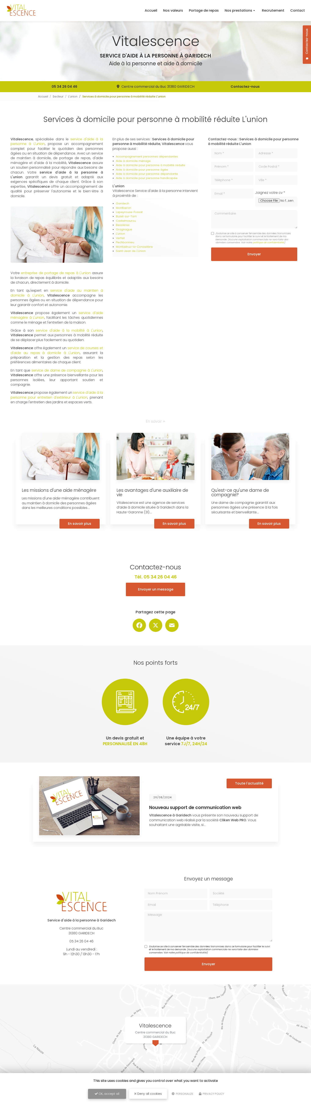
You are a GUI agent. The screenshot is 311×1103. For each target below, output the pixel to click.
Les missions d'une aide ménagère (59, 490)
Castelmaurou (126, 221)
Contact (297, 10)
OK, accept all (108, 1094)
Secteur (58, 96)
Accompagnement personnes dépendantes (147, 156)
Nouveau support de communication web (195, 807)
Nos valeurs (173, 10)
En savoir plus (79, 523)
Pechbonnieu (125, 242)
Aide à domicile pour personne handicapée (147, 178)
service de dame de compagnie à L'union (67, 370)
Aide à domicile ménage (133, 161)
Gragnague (124, 229)
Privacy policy (213, 1094)
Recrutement (273, 10)
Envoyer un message (155, 589)
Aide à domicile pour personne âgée (142, 169)
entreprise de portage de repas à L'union (56, 273)
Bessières (122, 225)
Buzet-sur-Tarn (126, 216)
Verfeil (120, 238)
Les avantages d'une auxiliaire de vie (152, 492)
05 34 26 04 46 (64, 86)
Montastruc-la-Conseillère (134, 247)
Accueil (151, 10)
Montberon (123, 208)
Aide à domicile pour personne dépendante (147, 174)
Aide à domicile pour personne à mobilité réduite (150, 165)
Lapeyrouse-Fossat (129, 212)
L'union (72, 96)
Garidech (122, 203)
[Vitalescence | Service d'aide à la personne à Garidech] (21, 10)
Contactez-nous (245, 86)
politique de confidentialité (268, 242)
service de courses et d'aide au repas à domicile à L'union (57, 350)
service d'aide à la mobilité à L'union (69, 330)
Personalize (184, 1094)
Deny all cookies (149, 1094)
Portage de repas (204, 10)
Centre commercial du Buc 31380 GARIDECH (157, 86)
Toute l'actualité (249, 783)
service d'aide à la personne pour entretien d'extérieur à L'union (57, 395)
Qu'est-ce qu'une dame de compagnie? (240, 492)
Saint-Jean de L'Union (131, 251)
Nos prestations (238, 10)
